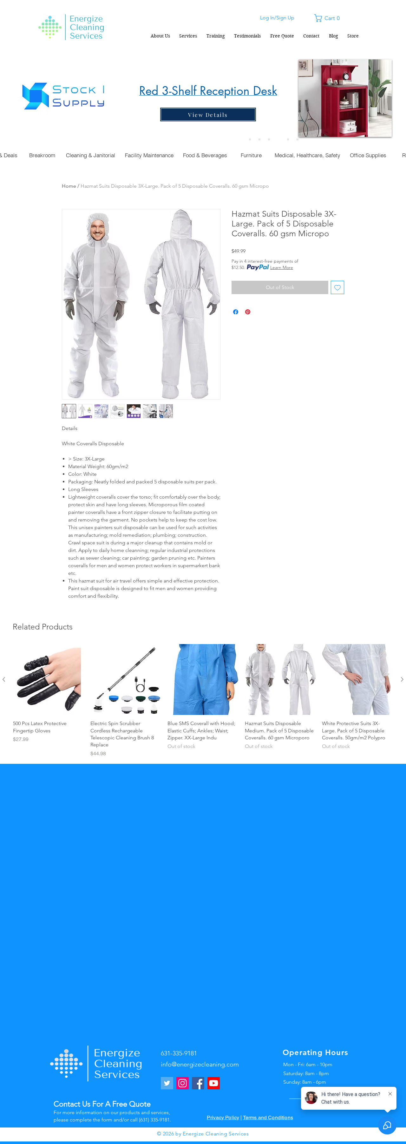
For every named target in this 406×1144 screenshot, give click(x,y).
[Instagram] (182, 1083)
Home (69, 186)
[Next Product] (402, 679)
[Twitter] (167, 1083)
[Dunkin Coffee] (269, 139)
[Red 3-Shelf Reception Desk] (278, 139)
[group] (203, 701)
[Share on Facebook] (235, 312)
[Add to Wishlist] (337, 287)
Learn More (281, 267)
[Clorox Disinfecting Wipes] (288, 139)
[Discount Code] (250, 139)
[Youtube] (213, 1083)
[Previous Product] (4, 679)
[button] (329, 18)
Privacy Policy (223, 1117)
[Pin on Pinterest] (248, 312)
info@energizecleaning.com (200, 1064)
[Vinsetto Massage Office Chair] (297, 139)
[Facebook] (198, 1083)
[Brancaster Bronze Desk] (259, 139)
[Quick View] (48, 679)
